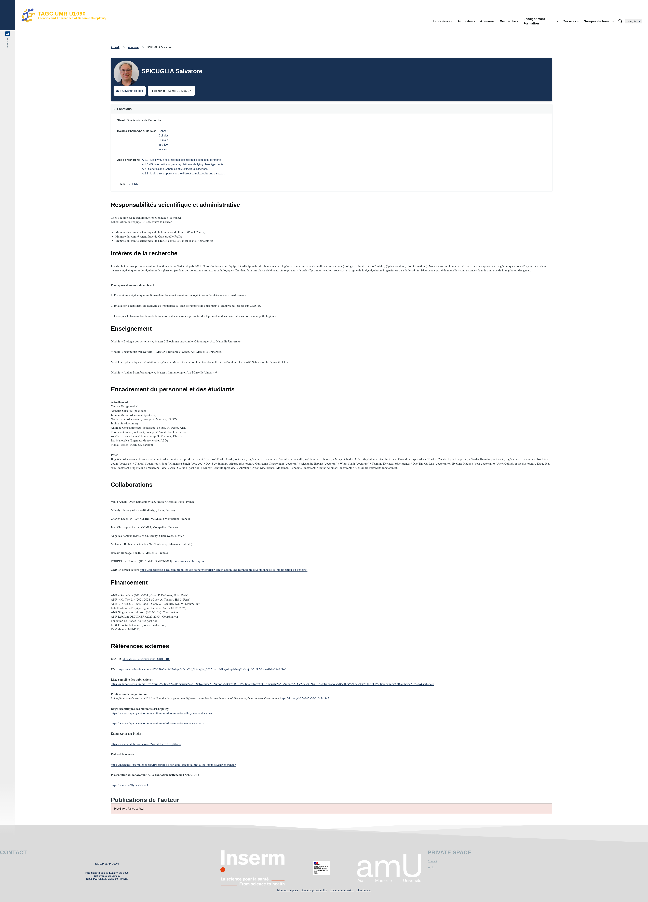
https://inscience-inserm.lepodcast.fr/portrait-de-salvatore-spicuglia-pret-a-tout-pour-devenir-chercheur (173, 764)
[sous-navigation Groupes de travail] (615, 21)
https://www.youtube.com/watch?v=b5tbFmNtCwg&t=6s (146, 744)
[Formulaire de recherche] (620, 21)
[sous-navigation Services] (580, 21)
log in (431, 867)
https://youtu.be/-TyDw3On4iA (130, 785)
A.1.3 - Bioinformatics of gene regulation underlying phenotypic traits (182, 164)
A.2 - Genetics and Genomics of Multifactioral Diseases (175, 169)
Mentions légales (287, 890)
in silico (163, 144)
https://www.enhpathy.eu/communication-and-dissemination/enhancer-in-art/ (157, 723)
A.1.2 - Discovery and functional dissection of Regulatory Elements (181, 159)
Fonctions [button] (124, 109)
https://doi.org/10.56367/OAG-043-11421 (305, 698)
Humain (163, 140)
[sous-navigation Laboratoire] (454, 21)
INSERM (133, 184)
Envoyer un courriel (131, 90)
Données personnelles (314, 890)
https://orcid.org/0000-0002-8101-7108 (146, 659)
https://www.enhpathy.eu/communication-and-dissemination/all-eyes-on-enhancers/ (161, 713)
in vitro (163, 149)
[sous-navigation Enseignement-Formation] (559, 21)
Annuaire (133, 47)
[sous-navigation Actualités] (476, 21)
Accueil (115, 47)
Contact (432, 861)
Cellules (164, 135)
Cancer (163, 131)
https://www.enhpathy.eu (189, 561)
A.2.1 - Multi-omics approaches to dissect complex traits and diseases (183, 173)
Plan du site (363, 890)
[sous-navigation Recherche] (519, 21)
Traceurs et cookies (342, 890)
